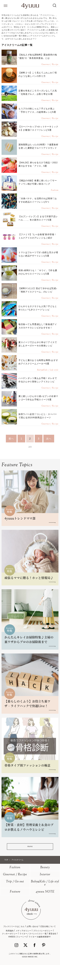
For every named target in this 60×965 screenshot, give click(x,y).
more (29, 846)
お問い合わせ (32, 926)
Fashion (15, 867)
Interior (45, 874)
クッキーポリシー (10, 934)
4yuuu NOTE (45, 892)
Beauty (45, 867)
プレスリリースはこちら (14, 926)
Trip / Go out (15, 881)
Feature (15, 892)
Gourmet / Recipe (15, 874)
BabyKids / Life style (45, 883)
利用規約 (10, 931)
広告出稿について (48, 926)
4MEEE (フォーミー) (17, 937)
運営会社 (52, 934)
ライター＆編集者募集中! (40, 937)
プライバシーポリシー (43, 931)
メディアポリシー (23, 931)
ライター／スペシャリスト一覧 (33, 934)
